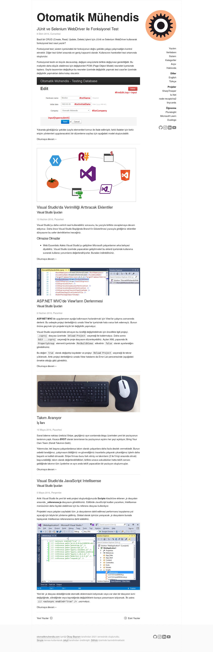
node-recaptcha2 (167, 98)
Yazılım (172, 48)
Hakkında (171, 67)
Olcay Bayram (74, 636)
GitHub (94, 640)
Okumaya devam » (46, 139)
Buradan (95, 252)
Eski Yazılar (133, 618)
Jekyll (65, 640)
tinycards (171, 102)
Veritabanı (171, 52)
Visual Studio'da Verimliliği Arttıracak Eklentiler (75, 207)
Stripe (70, 435)
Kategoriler (170, 60)
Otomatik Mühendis (88, 17)
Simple (40, 640)
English (172, 77)
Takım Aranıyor (49, 417)
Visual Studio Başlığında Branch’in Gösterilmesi (82, 228)
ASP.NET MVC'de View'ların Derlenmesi (70, 300)
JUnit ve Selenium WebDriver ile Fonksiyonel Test (78, 28)
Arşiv (173, 64)
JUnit (98, 39)
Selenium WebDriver (115, 39)
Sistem (172, 56)
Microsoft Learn (168, 115)
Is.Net (173, 94)
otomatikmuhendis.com (48, 636)
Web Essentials (51, 245)
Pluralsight (171, 112)
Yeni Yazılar (43, 618)
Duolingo (171, 119)
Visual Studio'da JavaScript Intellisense (69, 480)
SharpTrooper (169, 90)
